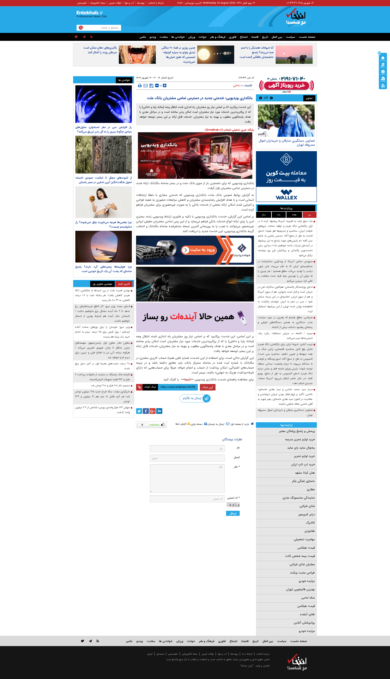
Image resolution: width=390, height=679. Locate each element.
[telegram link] (90, 641)
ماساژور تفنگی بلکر (303, 481)
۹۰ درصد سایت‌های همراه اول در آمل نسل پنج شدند (102, 366)
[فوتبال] (383, 71)
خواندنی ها (178, 37)
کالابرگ (310, 522)
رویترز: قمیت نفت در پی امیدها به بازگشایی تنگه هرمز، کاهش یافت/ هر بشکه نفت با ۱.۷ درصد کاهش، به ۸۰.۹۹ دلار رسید (102, 295)
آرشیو (150, 654)
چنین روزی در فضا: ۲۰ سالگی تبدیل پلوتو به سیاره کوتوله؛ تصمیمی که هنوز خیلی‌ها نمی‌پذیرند (178, 55)
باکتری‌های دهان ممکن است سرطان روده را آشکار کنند (100, 50)
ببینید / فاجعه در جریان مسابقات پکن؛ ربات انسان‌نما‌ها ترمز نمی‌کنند (285, 335)
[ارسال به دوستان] (146, 85)
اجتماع (244, 37)
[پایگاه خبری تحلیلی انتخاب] (299, 18)
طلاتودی (309, 531)
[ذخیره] (151, 85)
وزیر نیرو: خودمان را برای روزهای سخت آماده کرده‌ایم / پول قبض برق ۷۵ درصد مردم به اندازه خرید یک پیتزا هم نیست (102, 332)
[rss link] (98, 641)
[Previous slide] (271, 98)
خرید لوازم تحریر (304, 456)
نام (238, 448)
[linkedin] (159, 411)
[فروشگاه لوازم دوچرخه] (195, 284)
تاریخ (265, 37)
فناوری (232, 37)
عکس (143, 37)
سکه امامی (308, 597)
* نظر (237, 467)
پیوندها (140, 3)
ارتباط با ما (247, 654)
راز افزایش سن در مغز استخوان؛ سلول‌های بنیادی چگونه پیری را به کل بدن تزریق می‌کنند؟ (103, 129)
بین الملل (277, 37)
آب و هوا (129, 3)
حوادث (203, 37)
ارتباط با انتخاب (156, 3)
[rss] (91, 37)
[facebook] (146, 411)
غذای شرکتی (307, 506)
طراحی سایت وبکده (302, 572)
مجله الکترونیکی (189, 654)
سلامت (163, 37)
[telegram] (84, 37)
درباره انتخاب (263, 654)
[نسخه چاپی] (140, 85)
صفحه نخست (307, 37)
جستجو (160, 654)
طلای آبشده (307, 614)
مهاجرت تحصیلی (304, 539)
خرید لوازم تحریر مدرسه (300, 439)
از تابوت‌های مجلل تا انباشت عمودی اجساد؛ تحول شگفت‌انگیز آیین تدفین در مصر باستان (103, 180)
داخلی (236, 85)
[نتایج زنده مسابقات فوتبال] (383, 85)
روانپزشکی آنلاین (304, 622)
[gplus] (153, 411)
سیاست (290, 37)
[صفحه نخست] (383, 57)
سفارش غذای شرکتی (302, 564)
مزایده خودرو (307, 581)
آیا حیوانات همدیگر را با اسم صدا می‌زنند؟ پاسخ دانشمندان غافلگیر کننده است (256, 52)
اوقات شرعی (115, 3)
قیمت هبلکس (306, 547)
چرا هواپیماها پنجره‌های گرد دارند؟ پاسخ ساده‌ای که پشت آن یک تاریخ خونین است (103, 269)
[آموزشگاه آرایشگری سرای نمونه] (195, 317)
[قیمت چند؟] (383, 64)
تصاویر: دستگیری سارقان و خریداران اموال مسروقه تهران (287, 142)
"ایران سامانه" (246, 666)
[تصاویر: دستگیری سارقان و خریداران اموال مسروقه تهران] (286, 120)
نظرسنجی (82, 3)
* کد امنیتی (233, 498)
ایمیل (237, 457)
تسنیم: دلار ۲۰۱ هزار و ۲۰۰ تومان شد (110, 385)
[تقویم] (383, 78)
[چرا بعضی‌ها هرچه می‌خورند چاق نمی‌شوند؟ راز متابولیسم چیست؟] (103, 202)
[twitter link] (82, 641)
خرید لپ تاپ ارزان (303, 464)
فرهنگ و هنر (217, 37)
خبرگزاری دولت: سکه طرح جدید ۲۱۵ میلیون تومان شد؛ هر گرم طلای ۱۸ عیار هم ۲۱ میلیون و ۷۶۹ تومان (102, 396)
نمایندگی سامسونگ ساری (299, 497)
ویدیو (153, 37)
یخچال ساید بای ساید (301, 447)
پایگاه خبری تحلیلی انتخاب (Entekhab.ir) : (229, 130)
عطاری (311, 489)
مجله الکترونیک (97, 3)
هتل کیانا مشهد (305, 472)
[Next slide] (260, 98)
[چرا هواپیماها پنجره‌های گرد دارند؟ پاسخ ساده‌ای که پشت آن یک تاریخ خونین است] (103, 246)
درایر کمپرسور (306, 514)
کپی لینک (207, 387)
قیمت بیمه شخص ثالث (300, 556)
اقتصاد (255, 37)
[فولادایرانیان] (195, 250)
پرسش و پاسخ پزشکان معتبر (297, 431)
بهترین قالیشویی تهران (300, 589)
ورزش (191, 37)
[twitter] (76, 37)
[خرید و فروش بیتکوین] (286, 176)
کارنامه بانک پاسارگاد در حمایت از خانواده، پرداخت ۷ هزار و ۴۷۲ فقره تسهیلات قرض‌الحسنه (102, 377)
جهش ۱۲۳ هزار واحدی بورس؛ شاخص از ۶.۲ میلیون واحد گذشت (102, 409)
